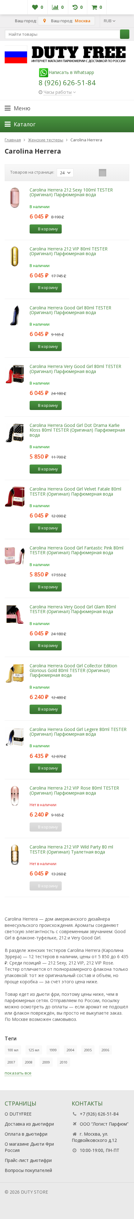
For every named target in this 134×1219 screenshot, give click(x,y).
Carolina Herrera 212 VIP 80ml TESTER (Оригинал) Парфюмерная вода (69, 251)
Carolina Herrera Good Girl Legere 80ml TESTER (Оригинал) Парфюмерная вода (78, 731)
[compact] (102, 172)
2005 (88, 1050)
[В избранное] (77, 228)
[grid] (83, 172)
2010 (63, 1062)
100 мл (12, 1050)
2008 (28, 1062)
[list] (93, 172)
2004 (70, 1050)
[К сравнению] (68, 228)
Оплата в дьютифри (26, 1134)
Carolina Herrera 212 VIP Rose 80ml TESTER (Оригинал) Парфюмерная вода (74, 790)
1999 (53, 1050)
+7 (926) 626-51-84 (99, 1114)
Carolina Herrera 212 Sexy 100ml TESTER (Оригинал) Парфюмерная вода (71, 192)
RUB (108, 21)
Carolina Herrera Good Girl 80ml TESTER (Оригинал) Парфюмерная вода (70, 310)
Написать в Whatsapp (71, 72)
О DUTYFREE (18, 1114)
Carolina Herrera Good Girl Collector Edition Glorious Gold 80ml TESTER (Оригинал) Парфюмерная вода (73, 670)
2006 (105, 1050)
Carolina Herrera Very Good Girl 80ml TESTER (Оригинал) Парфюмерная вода (75, 368)
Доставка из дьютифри (29, 1124)
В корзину (48, 229)
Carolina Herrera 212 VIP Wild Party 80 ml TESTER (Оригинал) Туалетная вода (71, 849)
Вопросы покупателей (28, 1170)
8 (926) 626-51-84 (67, 82)
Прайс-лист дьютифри (28, 1160)
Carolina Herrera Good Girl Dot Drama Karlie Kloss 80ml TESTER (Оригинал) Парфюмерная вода (77, 430)
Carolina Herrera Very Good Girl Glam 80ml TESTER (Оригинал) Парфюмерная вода (73, 609)
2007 (11, 1062)
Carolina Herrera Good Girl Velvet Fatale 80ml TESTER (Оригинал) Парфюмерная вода (75, 491)
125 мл (33, 1050)
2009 (46, 1062)
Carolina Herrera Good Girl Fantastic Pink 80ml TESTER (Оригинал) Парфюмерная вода (76, 550)
